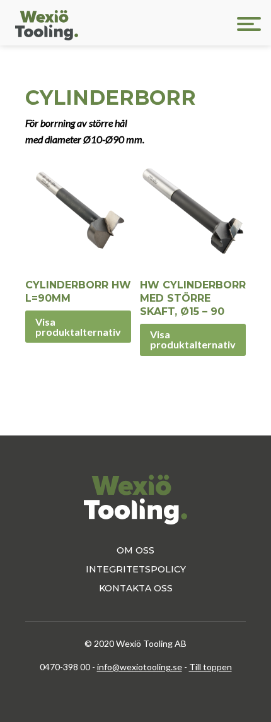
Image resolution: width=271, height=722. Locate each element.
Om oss (135, 550)
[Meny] (249, 24)
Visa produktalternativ (78, 327)
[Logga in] (220, 24)
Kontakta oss (136, 588)
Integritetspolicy (136, 569)
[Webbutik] (156, 24)
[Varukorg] (188, 24)
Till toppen (210, 666)
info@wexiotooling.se (139, 666)
